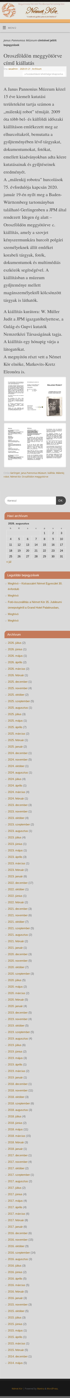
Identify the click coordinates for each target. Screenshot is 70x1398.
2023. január (15, 876)
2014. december (18, 1356)
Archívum (37, 68)
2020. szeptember (19, 973)
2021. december (18, 908)
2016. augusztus (18, 1259)
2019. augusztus (18, 1038)
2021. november (18, 915)
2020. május (15, 986)
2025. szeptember (19, 701)
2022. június (15, 895)
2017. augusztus (18, 1181)
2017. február (16, 1220)
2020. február (16, 999)
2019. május (15, 1058)
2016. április (15, 1278)
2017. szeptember (19, 1174)
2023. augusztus (18, 830)
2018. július (14, 1116)
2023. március (16, 863)
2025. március (16, 733)
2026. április (15, 662)
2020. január (15, 1006)
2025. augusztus (18, 707)
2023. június (15, 843)
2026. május (15, 655)
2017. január (15, 1226)
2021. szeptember (19, 928)
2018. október (16, 1096)
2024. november (18, 759)
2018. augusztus (18, 1109)
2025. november (18, 688)
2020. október (16, 967)
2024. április (15, 785)
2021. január (15, 947)
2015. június (15, 1324)
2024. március (16, 792)
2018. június (15, 1122)
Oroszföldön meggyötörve (35, 476)
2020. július (14, 980)
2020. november (18, 960)
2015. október (16, 1311)
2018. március (16, 1135)
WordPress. (52, 1388)
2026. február (16, 675)
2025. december (18, 681)
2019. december (18, 1012)
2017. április (15, 1207)
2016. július (14, 1265)
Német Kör (15, 476)
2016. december (18, 1233)
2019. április (15, 1064)
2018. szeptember (19, 1103)
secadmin (13, 68)
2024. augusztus (18, 772)
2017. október (16, 1168)
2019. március (16, 1071)
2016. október (16, 1246)
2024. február (16, 798)
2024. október (16, 766)
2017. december (18, 1155)
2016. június (15, 1272)
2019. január (15, 1077)
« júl (8, 561)
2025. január (15, 746)
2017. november (18, 1161)
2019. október (16, 1025)
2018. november (18, 1090)
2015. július (14, 1317)
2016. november (18, 1239)
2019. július (14, 1045)
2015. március (16, 1343)
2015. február (16, 1349)
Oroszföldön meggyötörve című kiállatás (33, 59)
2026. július (14, 642)
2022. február (16, 902)
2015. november (18, 1304)
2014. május (15, 1362)
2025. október (16, 694)
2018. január (15, 1148)
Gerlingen (15, 473)
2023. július (14, 837)
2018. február (16, 1142)
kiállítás (51, 473)
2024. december (18, 753)
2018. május (15, 1129)
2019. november (18, 1019)
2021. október (16, 921)
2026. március (16, 668)
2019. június (15, 1051)
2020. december (18, 954)
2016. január (15, 1298)
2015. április (15, 1336)
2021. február (16, 941)
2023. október (16, 817)
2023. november (18, 811)
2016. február (16, 1291)
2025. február (16, 740)
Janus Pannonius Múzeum (33, 473)
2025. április (15, 727)
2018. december (18, 1083)
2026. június (15, 649)
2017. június (15, 1194)
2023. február (16, 869)
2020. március (16, 993)
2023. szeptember (19, 824)
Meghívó (13, 595)
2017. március (16, 1213)
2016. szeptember (19, 1252)
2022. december (18, 882)
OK (59, 500)
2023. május (15, 850)
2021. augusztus (18, 934)
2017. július (14, 1187)
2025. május (15, 720)
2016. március (16, 1285)
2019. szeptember (19, 1032)
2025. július (14, 714)
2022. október (16, 889)
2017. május (15, 1200)
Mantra (40, 1388)
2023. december (18, 805)
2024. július (14, 779)
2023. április (15, 856)
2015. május (15, 1330)
